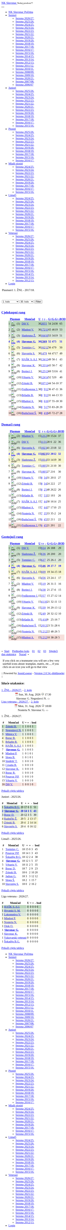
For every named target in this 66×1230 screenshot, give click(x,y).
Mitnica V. (11, 734)
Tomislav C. (12, 849)
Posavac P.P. (12, 776)
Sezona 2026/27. (24, 18)
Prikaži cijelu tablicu (12, 790)
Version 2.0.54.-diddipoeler (49, 673)
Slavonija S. (10, 826)
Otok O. (8, 926)
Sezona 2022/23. (24, 30)
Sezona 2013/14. (24, 59)
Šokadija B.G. (12, 807)
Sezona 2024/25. (24, 24)
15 (42, 341)
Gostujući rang (12, 537)
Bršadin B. (11, 741)
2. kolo (28, 690)
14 (42, 353)
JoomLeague (25, 673)
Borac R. (10, 772)
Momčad (29, 319)
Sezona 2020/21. (24, 37)
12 (46, 347)
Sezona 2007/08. (24, 81)
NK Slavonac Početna (20, 12)
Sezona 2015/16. (24, 53)
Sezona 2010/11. (24, 68)
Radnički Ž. (10, 818)
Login (11, 283)
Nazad (22, 654)
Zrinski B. (11, 726)
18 (46, 413)
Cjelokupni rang (13, 312)
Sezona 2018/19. (24, 43)
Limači (12, 195)
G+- (57, 319)
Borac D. (9, 814)
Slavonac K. (12, 768)
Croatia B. (11, 765)
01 (33, 651)
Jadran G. (10, 876)
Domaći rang (10, 424)
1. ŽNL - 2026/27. (11, 690)
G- (53, 319)
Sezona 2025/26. (24, 21)
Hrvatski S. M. (12, 910)
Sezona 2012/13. (24, 62)
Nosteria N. (10, 922)
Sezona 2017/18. (24, 46)
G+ (50, 319)
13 (42, 359)
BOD (62, 319)
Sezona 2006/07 (24, 84)
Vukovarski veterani (15, 937)
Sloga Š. (10, 880)
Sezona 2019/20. (24, 40)
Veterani (13, 233)
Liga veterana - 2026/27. (15, 701)
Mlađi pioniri (15, 163)
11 (46, 329)
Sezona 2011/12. (24, 65)
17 (42, 329)
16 (42, 335)
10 (46, 335)
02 (39, 651)
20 (42, 323)
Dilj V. (9, 784)
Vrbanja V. (11, 780)
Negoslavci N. (13, 730)
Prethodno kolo (20, 651)
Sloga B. (10, 757)
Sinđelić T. (11, 761)
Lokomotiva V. (12, 914)
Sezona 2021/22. (24, 34)
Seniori (12, 15)
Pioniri (12, 128)
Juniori (12, 87)
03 (44, 651)
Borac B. (10, 737)
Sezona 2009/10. (24, 75)
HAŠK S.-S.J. (13, 745)
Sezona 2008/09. (24, 72)
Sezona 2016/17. (24, 49)
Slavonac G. (13, 749)
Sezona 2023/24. (24, 27)
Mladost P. (11, 753)
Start (6, 651)
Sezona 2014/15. (24, 56)
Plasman (15, 319)
